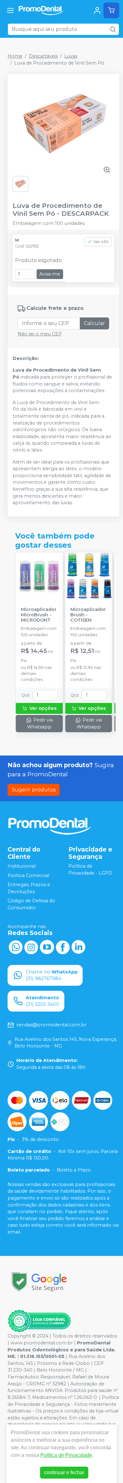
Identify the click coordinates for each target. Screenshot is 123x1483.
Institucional (22, 866)
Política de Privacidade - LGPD (90, 869)
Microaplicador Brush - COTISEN (88, 615)
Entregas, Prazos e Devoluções (29, 888)
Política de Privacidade (66, 1455)
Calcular (94, 323)
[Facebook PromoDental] (63, 947)
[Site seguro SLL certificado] (39, 1282)
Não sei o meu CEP (40, 334)
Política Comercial (28, 875)
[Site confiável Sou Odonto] (39, 1321)
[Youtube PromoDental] (47, 947)
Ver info (101, 241)
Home (15, 56)
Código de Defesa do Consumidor (31, 904)
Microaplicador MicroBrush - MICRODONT (38, 615)
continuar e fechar (64, 1472)
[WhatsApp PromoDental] (15, 947)
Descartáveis (43, 56)
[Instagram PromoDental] (31, 947)
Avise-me (49, 274)
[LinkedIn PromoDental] (78, 947)
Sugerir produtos (34, 790)
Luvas (70, 56)
